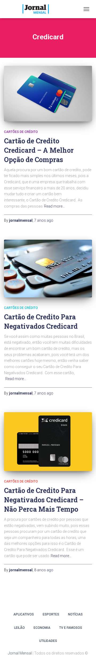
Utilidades (48, 641)
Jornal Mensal (20, 653)
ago (43, 220)
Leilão (19, 628)
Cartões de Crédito (21, 132)
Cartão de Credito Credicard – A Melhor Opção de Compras (39, 150)
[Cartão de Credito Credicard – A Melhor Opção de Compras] (48, 93)
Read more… (54, 206)
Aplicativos (23, 614)
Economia (42, 628)
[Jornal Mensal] (37, 9)
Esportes (51, 614)
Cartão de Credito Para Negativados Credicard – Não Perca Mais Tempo (43, 500)
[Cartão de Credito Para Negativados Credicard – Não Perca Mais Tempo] (48, 441)
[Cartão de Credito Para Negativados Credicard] (48, 268)
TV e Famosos (70, 628)
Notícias (75, 614)
